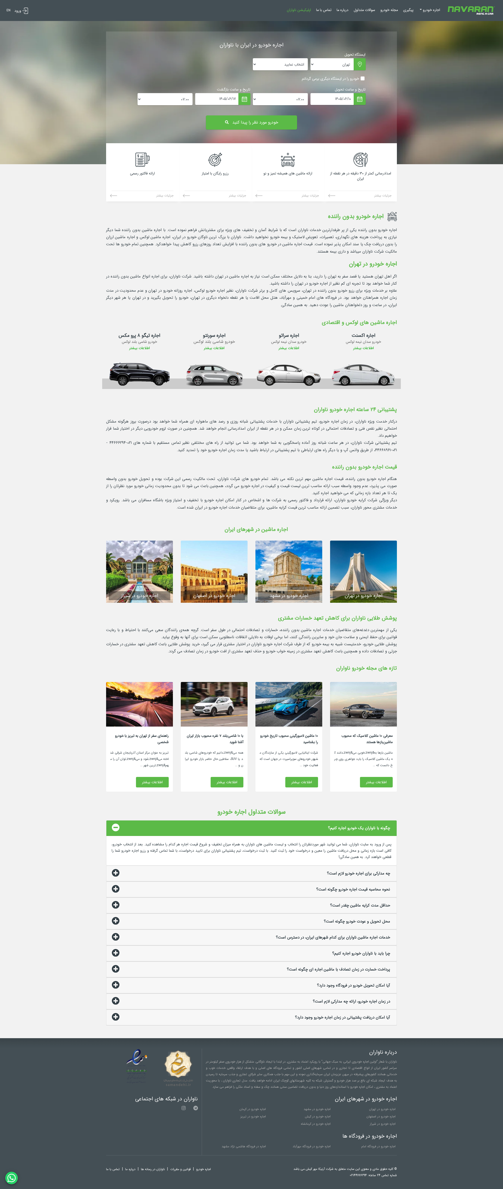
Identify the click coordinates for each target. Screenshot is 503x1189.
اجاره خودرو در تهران (382, 1109)
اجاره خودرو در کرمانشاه (316, 1123)
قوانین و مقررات (180, 1169)
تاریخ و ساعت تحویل (350, 89)
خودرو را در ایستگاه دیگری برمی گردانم (330, 78)
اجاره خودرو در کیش (318, 1116)
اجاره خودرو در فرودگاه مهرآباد (312, 1146)
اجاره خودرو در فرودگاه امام (378, 1146)
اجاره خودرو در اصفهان (381, 1116)
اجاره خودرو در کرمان (252, 1109)
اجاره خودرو (203, 1169)
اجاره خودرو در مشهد (317, 1109)
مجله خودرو (389, 10)
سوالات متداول (364, 10)
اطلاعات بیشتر (363, 348)
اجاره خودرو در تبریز (253, 1116)
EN (8, 10)
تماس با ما (323, 10)
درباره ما (342, 10)
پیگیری (408, 10)
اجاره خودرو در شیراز (383, 1123)
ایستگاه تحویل (355, 54)
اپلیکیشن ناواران (299, 10)
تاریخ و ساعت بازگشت (233, 89)
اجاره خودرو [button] (431, 10)
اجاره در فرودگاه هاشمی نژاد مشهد (244, 1146)
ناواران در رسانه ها (153, 1169)
